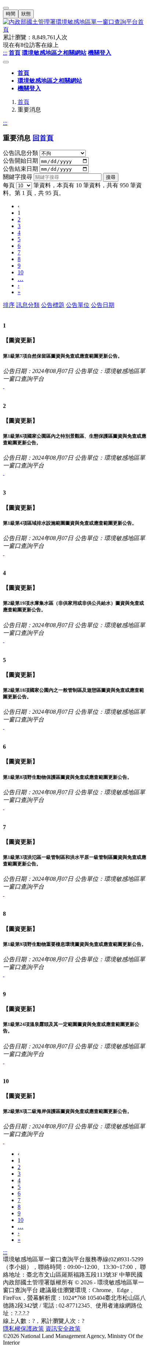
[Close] (6, 8)
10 (20, 272)
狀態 (26, 14)
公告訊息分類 (20, 153)
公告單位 (77, 305)
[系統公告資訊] (3, 386)
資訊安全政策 (63, 1329)
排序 (9, 305)
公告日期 (102, 305)
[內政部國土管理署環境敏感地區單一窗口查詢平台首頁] (75, 26)
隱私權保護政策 (23, 1329)
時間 (10, 14)
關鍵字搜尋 (17, 177)
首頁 (23, 102)
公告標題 (53, 305)
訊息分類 (28, 305)
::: (5, 53)
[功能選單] (6, 62)
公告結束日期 (20, 169)
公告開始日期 (20, 161)
